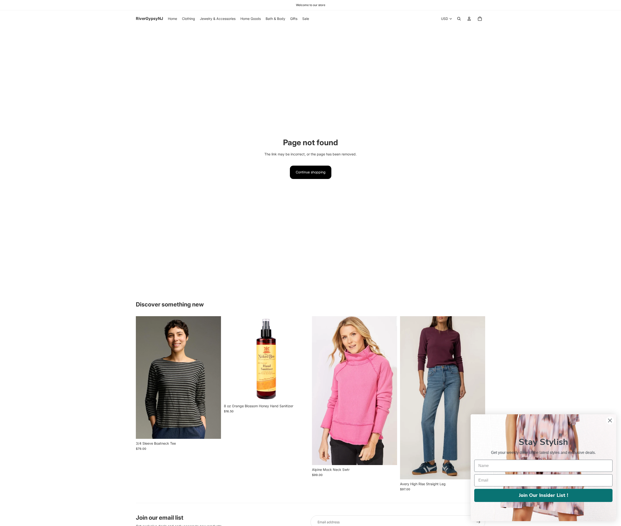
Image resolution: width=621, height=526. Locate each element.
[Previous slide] (319, 390)
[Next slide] (390, 390)
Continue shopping (311, 172)
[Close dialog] (610, 420)
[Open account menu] (469, 18)
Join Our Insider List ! (543, 495)
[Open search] (459, 18)
